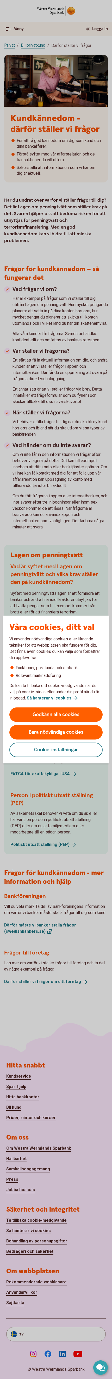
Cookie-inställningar (56, 750)
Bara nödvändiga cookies (56, 732)
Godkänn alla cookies (56, 714)
